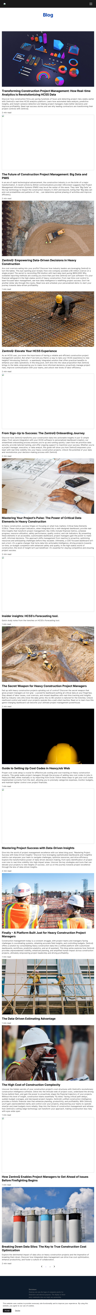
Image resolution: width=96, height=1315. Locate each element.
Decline (17, 1310)
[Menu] (90, 4)
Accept (7, 1310)
